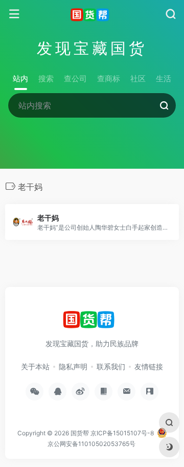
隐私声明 (73, 366)
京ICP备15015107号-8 (122, 433)
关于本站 (35, 366)
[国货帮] (92, 14)
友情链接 (148, 366)
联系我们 (111, 366)
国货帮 (80, 433)
